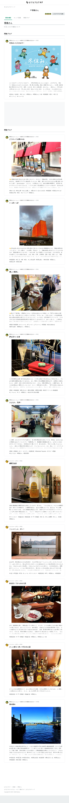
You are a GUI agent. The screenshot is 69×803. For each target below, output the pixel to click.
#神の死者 (46, 259)
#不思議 (15, 573)
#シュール (25, 573)
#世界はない (57, 757)
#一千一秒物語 (35, 517)
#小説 (10, 573)
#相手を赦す (12, 326)
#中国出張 (12, 757)
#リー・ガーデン (23, 451)
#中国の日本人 (26, 757)
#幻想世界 (41, 757)
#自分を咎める (51, 324)
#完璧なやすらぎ (56, 190)
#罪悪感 (44, 324)
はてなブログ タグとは (9, 789)
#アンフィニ (12, 96)
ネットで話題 (17, 17)
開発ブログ (22, 789)
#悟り (51, 94)
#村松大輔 (19, 261)
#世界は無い (39, 259)
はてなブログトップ (30, 789)
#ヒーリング (24, 192)
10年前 (37, 701)
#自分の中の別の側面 (33, 392)
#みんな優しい (26, 190)
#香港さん (29, 94)
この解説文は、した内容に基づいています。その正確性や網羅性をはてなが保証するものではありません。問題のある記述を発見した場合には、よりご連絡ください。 (12, 27)
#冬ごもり (22, 94)
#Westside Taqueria (40, 451)
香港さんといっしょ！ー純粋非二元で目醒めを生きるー (22, 40)
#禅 (22, 259)
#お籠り (17, 94)
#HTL (46, 573)
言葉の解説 (8, 17)
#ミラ (18, 392)
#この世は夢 (31, 259)
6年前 (21, 580)
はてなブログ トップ (10, 7)
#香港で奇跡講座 (13, 324)
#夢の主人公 (23, 390)
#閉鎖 (54, 451)
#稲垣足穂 (27, 517)
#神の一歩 (12, 190)
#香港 (10, 390)
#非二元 (56, 94)
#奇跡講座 (45, 94)
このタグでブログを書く (58, 13)
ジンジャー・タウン (13, 461)
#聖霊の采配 (38, 390)
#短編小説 (21, 517)
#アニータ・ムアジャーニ (34, 324)
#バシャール (20, 96)
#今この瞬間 (48, 517)
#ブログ (49, 451)
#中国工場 (18, 757)
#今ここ (55, 517)
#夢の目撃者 (31, 390)
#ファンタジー (13, 517)
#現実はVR (12, 261)
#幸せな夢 (18, 190)
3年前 (37, 200)
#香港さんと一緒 (37, 94)
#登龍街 (15, 451)
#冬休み (11, 94)
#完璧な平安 (12, 192)
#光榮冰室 (31, 451)
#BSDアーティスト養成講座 (50, 390)
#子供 (20, 573)
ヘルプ (17, 789)
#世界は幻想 (34, 757)
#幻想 (59, 517)
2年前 (37, 40)
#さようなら (12, 453)
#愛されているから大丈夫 (38, 190)
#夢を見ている (49, 757)
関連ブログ (26, 17)
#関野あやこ (20, 326)
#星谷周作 (26, 453)
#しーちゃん (12, 392)
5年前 (37, 269)
